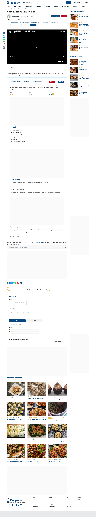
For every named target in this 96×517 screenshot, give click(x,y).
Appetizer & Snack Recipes (24, 22)
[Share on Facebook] (4, 33)
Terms (78, 504)
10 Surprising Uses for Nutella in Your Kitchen (83, 63)
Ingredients (29, 6)
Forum (78, 2)
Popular (75, 6)
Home (8, 8)
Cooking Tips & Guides (53, 504)
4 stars (22, 302)
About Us (67, 497)
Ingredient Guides (52, 506)
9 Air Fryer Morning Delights (84, 85)
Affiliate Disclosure (80, 501)
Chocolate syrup (26, 25)
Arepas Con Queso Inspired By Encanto (84, 25)
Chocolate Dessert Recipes (16, 25)
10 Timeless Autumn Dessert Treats (84, 93)
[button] (4, 47)
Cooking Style (35, 506)
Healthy (50, 497)
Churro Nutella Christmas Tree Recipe (83, 41)
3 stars (20, 302)
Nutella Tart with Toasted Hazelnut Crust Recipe (83, 49)
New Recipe (51, 499)
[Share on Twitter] (4, 36)
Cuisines (47, 6)
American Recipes (14, 22)
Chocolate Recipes (54, 22)
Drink (12, 8)
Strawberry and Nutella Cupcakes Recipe (83, 33)
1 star (16, 302)
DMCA (67, 504)
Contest (78, 499)
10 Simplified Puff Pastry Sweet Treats (84, 77)
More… (83, 6)
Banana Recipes (34, 22)
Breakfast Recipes (46, 22)
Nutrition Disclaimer (14, 236)
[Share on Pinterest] (64, 16)
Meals (34, 497)
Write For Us (68, 499)
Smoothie (18, 8)
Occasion (34, 501)
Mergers (67, 501)
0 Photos (20, 19)
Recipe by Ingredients (53, 501)
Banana (39, 22)
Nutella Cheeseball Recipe (83, 17)
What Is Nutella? (83, 69)
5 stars (23, 302)
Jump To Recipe (55, 16)
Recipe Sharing (39, 242)
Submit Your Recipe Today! (40, 290)
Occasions (38, 6)
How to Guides (17, 6)
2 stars (18, 302)
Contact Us (79, 497)
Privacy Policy (68, 506)
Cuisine (34, 504)
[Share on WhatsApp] (4, 40)
